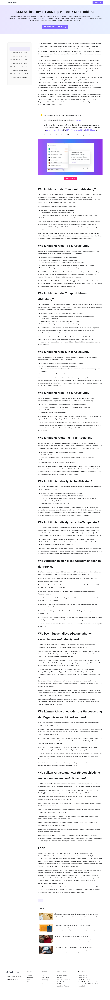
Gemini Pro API (82, 975)
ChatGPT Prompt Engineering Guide (88, 982)
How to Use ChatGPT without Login (88, 984)
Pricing (28, 979)
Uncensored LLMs (77, 130)
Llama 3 (49, 130)
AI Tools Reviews (62, 975)
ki (41, 900)
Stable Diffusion (90, 130)
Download (29, 975)
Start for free (97, 2)
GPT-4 (68, 130)
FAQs (28, 982)
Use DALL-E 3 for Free (84, 979)
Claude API (60, 982)
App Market (29, 977)
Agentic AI (60, 977)
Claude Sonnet (57, 130)
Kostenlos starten (70, 178)
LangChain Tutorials (63, 986)
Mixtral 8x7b (81, 986)
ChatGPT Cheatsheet (63, 979)
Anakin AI (77, 120)
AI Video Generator (62, 984)
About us (44, 982)
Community (45, 979)
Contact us (45, 984)
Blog (43, 975)
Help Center (45, 977)
